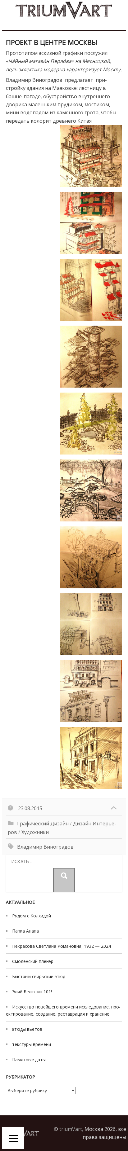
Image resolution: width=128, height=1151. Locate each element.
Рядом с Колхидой (31, 916)
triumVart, (71, 1129)
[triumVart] (64, 10)
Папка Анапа (25, 931)
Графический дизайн (43, 823)
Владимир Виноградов (45, 846)
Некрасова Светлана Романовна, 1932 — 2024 (61, 946)
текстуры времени (31, 1044)
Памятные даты (29, 1059)
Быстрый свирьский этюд (38, 976)
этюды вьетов (27, 1029)
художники (35, 832)
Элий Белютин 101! (32, 992)
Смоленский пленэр (32, 961)
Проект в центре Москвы (51, 42)
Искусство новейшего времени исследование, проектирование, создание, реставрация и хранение (63, 1010)
